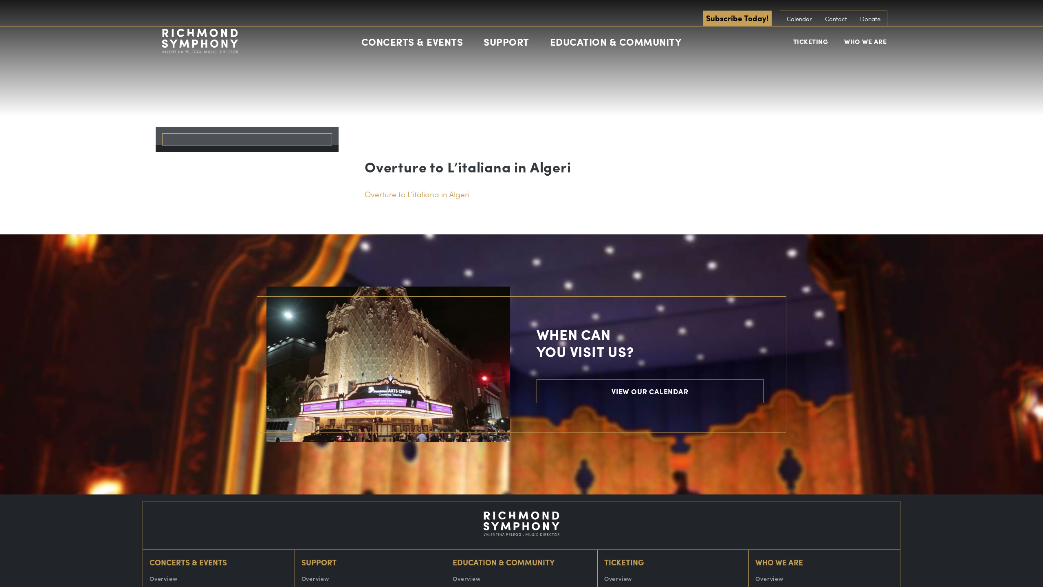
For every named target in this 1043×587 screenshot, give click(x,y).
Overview (163, 578)
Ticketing (810, 41)
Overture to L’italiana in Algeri (417, 194)
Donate (870, 18)
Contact (836, 18)
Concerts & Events (412, 42)
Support (506, 42)
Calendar (799, 18)
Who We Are (865, 41)
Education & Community (616, 42)
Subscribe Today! (737, 18)
